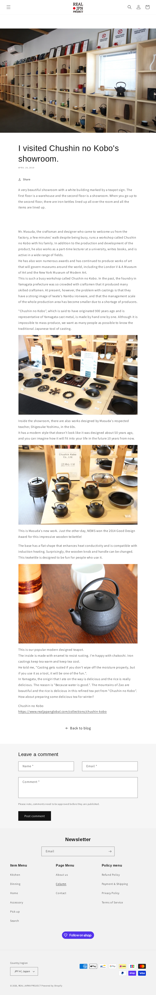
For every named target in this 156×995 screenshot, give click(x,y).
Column (61, 884)
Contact (61, 893)
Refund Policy (111, 875)
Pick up (15, 911)
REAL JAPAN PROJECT (29, 985)
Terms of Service (112, 902)
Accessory (16, 902)
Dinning (15, 884)
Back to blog (80, 728)
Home (14, 893)
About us (62, 875)
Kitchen (15, 875)
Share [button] (26, 179)
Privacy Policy (110, 893)
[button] (8, 7)
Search (14, 921)
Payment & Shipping (115, 884)
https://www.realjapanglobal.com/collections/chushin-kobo (62, 711)
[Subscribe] (109, 851)
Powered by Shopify (51, 985)
